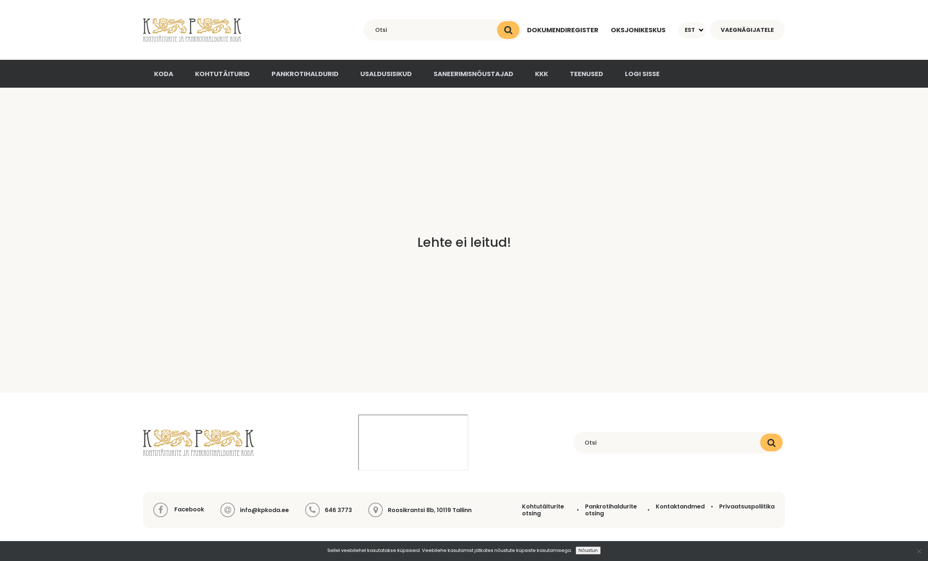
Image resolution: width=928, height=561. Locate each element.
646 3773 (338, 510)
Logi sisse (642, 73)
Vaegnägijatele (747, 30)
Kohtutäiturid (222, 73)
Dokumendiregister (562, 29)
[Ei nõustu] (919, 551)
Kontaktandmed (680, 506)
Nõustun (588, 550)
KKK (541, 73)
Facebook (188, 510)
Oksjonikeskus (638, 29)
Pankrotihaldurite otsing (611, 510)
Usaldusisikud (386, 73)
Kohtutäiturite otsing (543, 510)
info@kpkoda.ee (264, 510)
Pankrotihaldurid (305, 73)
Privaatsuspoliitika (747, 506)
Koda (163, 73)
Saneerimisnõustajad (473, 73)
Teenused (586, 73)
